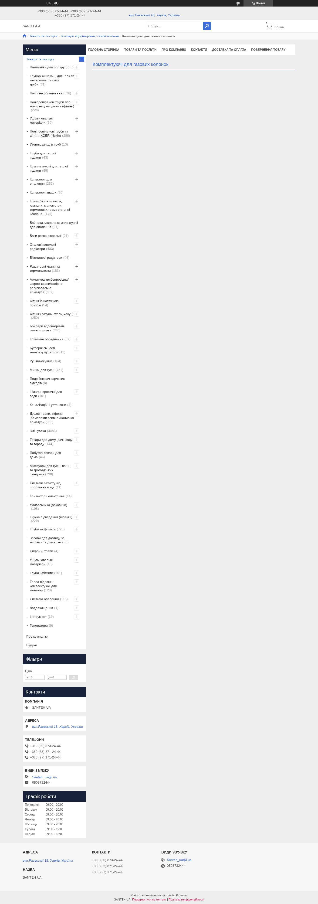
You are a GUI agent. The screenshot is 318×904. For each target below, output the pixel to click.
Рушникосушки (41, 361)
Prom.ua (181, 895)
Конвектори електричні (47, 496)
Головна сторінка (103, 49)
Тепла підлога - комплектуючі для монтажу (43, 586)
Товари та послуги (43, 36)
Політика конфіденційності (186, 899)
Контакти (199, 49)
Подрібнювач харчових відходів (47, 381)
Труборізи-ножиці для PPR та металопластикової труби (52, 80)
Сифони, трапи (41, 551)
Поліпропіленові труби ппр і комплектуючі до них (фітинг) (52, 104)
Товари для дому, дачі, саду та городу (51, 442)
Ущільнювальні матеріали (41, 120)
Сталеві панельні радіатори (43, 247)
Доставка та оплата (229, 49)
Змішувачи (38, 431)
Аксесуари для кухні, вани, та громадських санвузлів (50, 470)
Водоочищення (41, 608)
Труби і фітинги (41, 573)
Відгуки (31, 645)
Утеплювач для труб (45, 144)
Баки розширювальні (45, 236)
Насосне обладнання (46, 93)
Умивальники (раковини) (48, 505)
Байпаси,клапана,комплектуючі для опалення (54, 225)
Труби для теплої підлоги (43, 155)
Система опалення (44, 599)
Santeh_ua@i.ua (44, 777)
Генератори (39, 625)
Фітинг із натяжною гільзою (44, 303)
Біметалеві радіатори (46, 257)
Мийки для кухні (42, 370)
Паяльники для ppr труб (48, 67)
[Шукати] (207, 26)
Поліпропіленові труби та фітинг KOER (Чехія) (49, 133)
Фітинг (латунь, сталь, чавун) (52, 314)
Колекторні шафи (43, 192)
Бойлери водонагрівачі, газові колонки (90, 36)
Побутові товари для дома (45, 455)
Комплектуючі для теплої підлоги (49, 168)
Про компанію (174, 49)
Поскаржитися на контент (149, 899)
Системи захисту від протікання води (45, 485)
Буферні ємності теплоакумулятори (44, 350)
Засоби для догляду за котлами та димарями (47, 540)
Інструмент (38, 617)
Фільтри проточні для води (46, 394)
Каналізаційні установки (48, 405)
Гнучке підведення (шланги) (51, 517)
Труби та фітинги (43, 529)
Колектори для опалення (41, 181)
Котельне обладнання (46, 339)
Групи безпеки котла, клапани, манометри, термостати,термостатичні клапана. (50, 207)
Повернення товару (268, 49)
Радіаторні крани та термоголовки (45, 268)
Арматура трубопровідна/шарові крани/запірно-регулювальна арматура (49, 286)
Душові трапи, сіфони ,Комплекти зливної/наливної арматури (52, 418)
